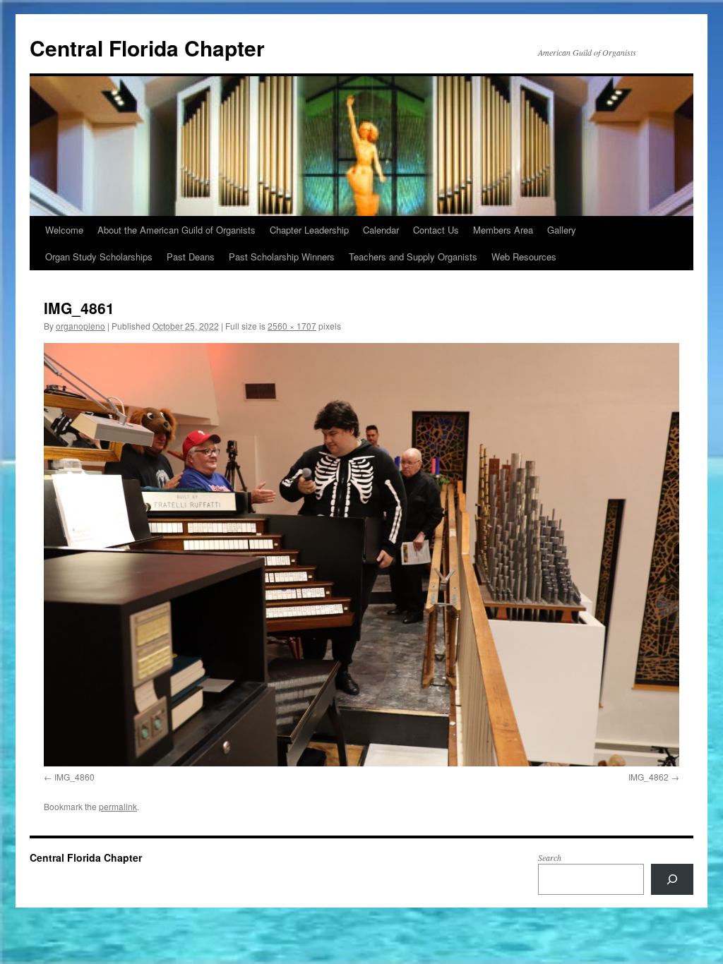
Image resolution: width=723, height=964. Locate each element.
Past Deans (191, 256)
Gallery (561, 229)
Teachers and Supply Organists (413, 256)
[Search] (672, 879)
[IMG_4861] (361, 554)
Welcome (64, 229)
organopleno (80, 326)
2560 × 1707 (292, 326)
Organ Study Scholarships (99, 256)
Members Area (503, 229)
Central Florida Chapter (147, 47)
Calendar (381, 229)
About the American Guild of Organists (176, 229)
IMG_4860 (74, 777)
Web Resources (523, 256)
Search (549, 857)
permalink (118, 806)
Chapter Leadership (309, 229)
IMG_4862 (648, 777)
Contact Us (436, 229)
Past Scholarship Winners (282, 256)
